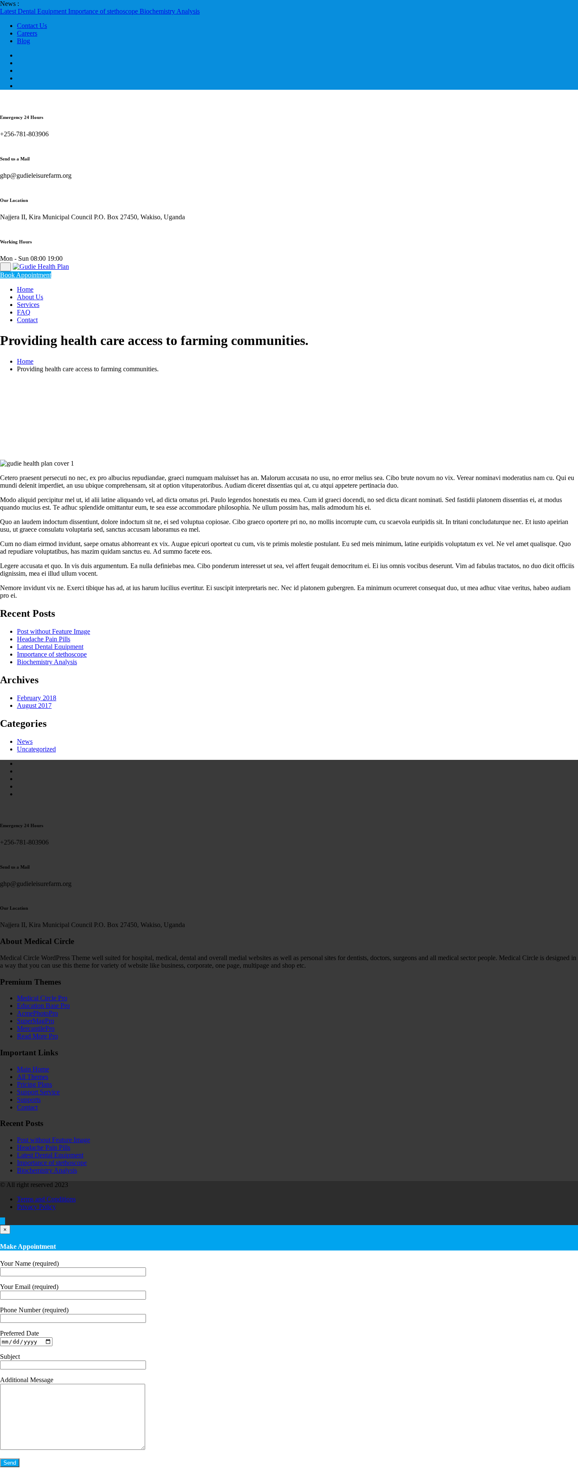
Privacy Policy (36, 1206)
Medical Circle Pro (42, 998)
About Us (30, 297)
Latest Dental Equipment (34, 11)
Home (25, 289)
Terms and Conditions (46, 1199)
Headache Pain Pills (43, 639)
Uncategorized (36, 749)
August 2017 (34, 705)
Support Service (38, 1092)
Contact (27, 319)
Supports (29, 1099)
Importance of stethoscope (104, 11)
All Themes (32, 1076)
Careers (27, 33)
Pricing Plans (34, 1084)
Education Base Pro (43, 1005)
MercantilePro (36, 1028)
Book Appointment (25, 275)
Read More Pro (37, 1036)
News (25, 741)
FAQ (23, 312)
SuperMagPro (35, 1020)
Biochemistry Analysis (170, 11)
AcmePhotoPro (37, 1013)
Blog (23, 40)
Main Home (33, 1069)
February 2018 (36, 697)
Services (28, 304)
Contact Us (32, 25)
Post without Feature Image (53, 631)
